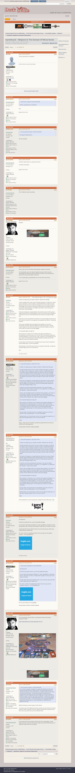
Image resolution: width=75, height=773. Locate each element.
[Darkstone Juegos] (6, 244)
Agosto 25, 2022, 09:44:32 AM (24, 267)
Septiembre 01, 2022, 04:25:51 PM (25, 562)
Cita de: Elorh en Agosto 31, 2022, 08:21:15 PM (30, 363)
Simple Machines (14, 768)
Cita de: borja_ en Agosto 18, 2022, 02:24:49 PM (30, 101)
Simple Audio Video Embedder (9, 770)
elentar (9, 436)
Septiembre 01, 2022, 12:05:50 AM (25, 361)
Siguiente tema (53, 43)
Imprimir (55, 47)
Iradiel (9, 684)
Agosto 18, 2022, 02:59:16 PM (24, 129)
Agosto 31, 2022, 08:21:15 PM (24, 297)
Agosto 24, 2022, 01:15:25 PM (24, 189)
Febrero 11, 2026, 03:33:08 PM (24, 719)
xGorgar (9, 190)
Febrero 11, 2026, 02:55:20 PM (24, 684)
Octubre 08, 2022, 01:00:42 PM (24, 615)
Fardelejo (10, 220)
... (16, 47)
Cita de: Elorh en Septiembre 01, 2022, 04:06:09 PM (31, 565)
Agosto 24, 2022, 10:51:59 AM (24, 159)
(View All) (12, 78)
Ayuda (57, 768)
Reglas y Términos (62, 768)
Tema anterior (45, 43)
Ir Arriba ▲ (69, 768)
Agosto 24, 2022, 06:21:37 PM (24, 220)
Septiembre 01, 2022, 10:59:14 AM (25, 436)
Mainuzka (10, 129)
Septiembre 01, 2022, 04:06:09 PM (25, 517)
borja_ (9, 54)
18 (23, 47)
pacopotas (10, 99)
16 (19, 47)
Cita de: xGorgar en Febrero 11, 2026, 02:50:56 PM (31, 687)
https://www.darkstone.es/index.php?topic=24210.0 (31, 621)
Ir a (39, 753)
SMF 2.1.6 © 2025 (7, 768)
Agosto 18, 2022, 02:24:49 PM (24, 54)
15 (17, 47)
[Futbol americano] (6, 107)
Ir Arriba (7, 746)
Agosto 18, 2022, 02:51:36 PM (24, 98)
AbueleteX (10, 361)
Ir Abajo (7, 47)
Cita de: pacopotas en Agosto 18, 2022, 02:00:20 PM (31, 131)
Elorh (8, 297)
